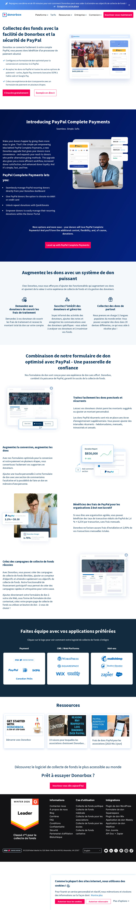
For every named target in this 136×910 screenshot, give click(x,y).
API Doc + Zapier (114, 833)
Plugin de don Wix (115, 816)
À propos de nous (59, 809)
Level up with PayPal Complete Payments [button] (68, 245)
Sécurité (54, 830)
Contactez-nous (58, 806)
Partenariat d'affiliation (61, 833)
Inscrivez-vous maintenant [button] (118, 15)
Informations (57, 800)
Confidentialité (57, 826)
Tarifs (53, 15)
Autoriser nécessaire (98, 901)
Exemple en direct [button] (45, 92)
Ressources (64, 15)
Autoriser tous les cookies (70, 901)
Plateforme (40, 15)
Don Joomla (112, 830)
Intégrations (113, 800)
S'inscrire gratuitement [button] (16, 92)
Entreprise (80, 15)
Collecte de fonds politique (89, 806)
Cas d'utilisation (85, 800)
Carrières (54, 816)
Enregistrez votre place (68, 6)
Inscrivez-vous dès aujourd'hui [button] (68, 785)
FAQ (52, 819)
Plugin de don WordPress (118, 806)
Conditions (55, 823)
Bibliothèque (56, 837)
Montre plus (97, 895)
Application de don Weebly (119, 819)
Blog (52, 813)
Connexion (94, 15)
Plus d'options (120, 900)
